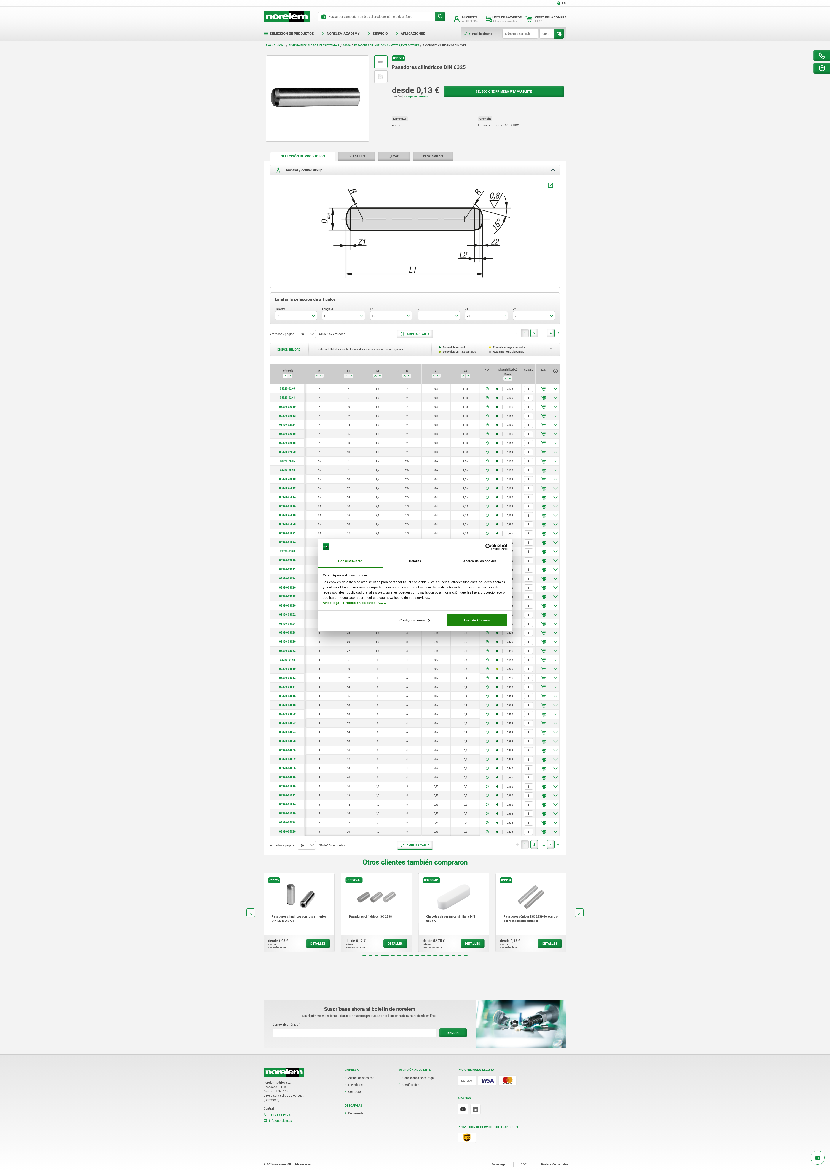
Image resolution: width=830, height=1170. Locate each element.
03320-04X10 (287, 669)
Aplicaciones (413, 34)
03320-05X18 (287, 822)
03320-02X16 (287, 433)
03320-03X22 (287, 614)
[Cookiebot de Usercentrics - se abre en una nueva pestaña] (489, 547)
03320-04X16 (287, 696)
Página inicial (275, 45)
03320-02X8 (287, 397)
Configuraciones (412, 620)
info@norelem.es (280, 1120)
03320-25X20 (287, 524)
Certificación (410, 1085)
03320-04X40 (287, 777)
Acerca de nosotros (361, 1078)
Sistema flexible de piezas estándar (314, 45)
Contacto (354, 1091)
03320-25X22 (287, 533)
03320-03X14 (287, 578)
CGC (382, 603)
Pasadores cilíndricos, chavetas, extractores (386, 45)
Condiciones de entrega (418, 1078)
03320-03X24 (287, 623)
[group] (298, 912)
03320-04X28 (287, 741)
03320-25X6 (287, 461)
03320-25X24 (287, 542)
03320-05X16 (287, 813)
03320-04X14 (287, 687)
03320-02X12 (287, 415)
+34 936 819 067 (280, 1114)
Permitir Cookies (477, 620)
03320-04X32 (287, 759)
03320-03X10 (287, 560)
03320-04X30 (287, 750)
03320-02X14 (287, 424)
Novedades (355, 1085)
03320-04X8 (287, 659)
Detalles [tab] (415, 561)
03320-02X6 (287, 388)
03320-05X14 (287, 804)
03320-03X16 (287, 587)
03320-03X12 (287, 569)
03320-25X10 (287, 479)
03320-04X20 (287, 714)
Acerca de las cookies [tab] (479, 561)
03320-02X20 (287, 452)
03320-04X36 (287, 768)
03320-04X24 (287, 732)
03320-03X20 (287, 605)
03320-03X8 (287, 551)
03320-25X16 (287, 506)
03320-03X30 (287, 641)
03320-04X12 (287, 677)
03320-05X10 (287, 786)
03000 (347, 45)
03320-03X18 (287, 596)
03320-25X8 (287, 470)
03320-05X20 (287, 831)
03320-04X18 (287, 705)
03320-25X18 (287, 515)
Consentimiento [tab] (350, 561)
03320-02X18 (287, 443)
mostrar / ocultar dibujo (303, 170)
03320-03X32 (287, 650)
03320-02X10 (287, 406)
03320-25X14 (287, 497)
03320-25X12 (287, 488)
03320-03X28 (287, 632)
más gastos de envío (416, 96)
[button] (364, 955)
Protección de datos (359, 603)
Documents (356, 1113)
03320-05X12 (287, 795)
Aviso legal (331, 603)
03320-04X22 (287, 723)
